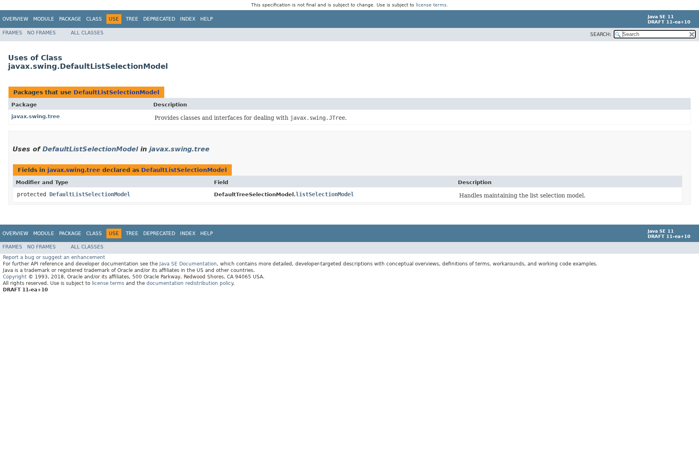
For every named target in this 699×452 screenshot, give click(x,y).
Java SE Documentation (188, 264)
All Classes (87, 33)
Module (43, 19)
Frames (12, 33)
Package (70, 19)
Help (206, 19)
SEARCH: (600, 34)
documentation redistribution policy (189, 283)
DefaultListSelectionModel (116, 92)
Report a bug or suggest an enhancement (54, 257)
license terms (431, 5)
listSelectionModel (325, 194)
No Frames (41, 33)
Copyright (15, 277)
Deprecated (159, 19)
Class (94, 19)
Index (187, 19)
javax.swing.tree (35, 116)
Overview (15, 19)
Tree (132, 19)
